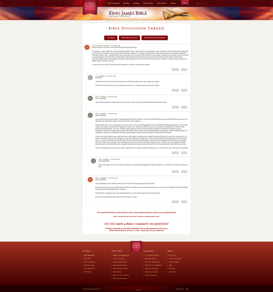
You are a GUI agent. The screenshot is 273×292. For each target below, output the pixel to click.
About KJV (172, 255)
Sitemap (172, 268)
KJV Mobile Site (89, 268)
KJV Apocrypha (89, 265)
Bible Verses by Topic (120, 268)
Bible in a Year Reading (121, 275)
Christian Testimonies (152, 262)
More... (173, 3)
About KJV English (175, 258)
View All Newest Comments (154, 38)
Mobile (136, 3)
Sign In (185, 3)
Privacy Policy (179, 289)
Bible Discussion (150, 258)
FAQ (170, 265)
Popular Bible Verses (120, 265)
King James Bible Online (90, 7)
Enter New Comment (129, 38)
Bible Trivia (148, 3)
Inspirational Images (120, 262)
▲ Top (138, 290)
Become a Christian (151, 272)
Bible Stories (117, 272)
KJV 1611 (126, 3)
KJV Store (87, 272)
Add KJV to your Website (153, 265)
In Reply (102, 76)
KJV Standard (113, 3)
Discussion (162, 3)
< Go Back (111, 38)
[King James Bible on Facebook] (187, 289)
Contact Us (172, 272)
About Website (174, 262)
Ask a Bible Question (152, 255)
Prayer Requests (150, 275)
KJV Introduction (89, 262)
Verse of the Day (118, 258)
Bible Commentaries (120, 278)
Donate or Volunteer (152, 268)
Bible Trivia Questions (121, 255)
